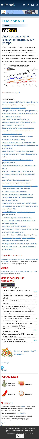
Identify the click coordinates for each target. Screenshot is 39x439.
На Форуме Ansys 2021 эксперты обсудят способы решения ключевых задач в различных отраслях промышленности (19, 246)
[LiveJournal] (19, 92)
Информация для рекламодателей (11, 425)
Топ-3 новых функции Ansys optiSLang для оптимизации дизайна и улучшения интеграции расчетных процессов (18, 220)
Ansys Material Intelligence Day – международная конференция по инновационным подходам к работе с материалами (20, 145)
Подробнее (4, 423)
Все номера (5, 363)
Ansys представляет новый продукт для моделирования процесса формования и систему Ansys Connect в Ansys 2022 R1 (19, 122)
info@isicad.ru (22, 413)
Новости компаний (13, 20)
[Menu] (2, 5)
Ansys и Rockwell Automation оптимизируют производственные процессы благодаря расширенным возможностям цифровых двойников (20, 183)
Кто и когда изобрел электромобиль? (15, 306)
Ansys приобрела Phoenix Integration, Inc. (16, 226)
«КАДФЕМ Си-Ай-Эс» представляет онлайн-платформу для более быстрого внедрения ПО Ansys (18, 174)
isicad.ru (23, 406)
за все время (14, 288)
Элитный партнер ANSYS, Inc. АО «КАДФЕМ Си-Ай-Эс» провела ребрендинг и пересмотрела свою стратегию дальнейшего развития (20, 105)
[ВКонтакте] (15, 92)
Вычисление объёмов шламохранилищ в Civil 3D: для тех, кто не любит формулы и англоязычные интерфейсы (17, 318)
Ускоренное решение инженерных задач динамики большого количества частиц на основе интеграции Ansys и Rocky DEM (20, 206)
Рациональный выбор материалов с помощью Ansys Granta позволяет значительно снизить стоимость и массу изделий (18, 131)
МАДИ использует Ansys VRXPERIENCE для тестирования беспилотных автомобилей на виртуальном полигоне (17, 197)
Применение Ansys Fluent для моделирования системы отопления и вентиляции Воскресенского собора (19, 154)
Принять (20, 436)
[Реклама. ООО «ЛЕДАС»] (19, 12)
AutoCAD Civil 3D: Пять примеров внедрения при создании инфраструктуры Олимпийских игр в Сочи (18, 311)
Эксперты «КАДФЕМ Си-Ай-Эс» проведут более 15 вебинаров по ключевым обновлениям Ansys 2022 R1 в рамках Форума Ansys (19, 113)
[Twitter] (17, 92)
